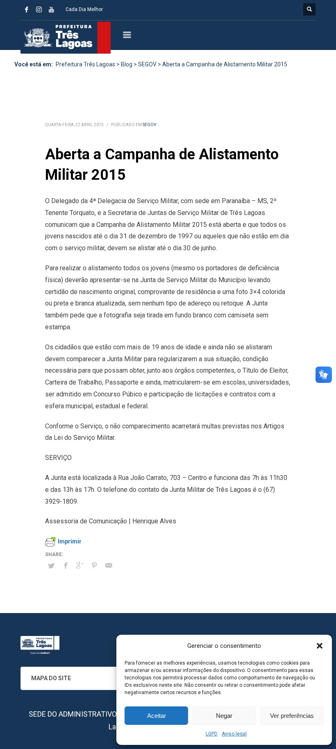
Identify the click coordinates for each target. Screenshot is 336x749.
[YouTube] (51, 9)
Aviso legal (234, 734)
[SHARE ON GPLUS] (80, 565)
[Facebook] (26, 9)
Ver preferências (292, 715)
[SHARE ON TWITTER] (51, 566)
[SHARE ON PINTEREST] (94, 565)
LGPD (212, 734)
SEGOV (149, 124)
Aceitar (156, 715)
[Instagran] (39, 9)
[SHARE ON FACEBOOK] (65, 565)
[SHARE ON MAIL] (108, 565)
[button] (320, 646)
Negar (224, 715)
